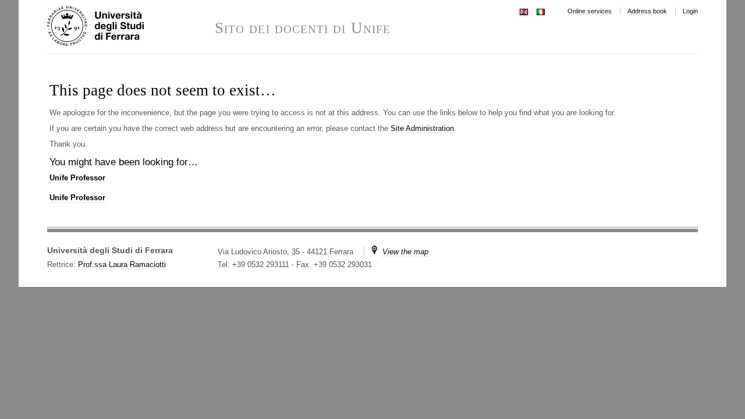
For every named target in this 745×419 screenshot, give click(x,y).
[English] (524, 10)
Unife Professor (77, 177)
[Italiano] (541, 10)
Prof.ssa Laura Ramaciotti (122, 264)
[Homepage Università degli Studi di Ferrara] (131, 27)
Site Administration (422, 128)
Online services (589, 11)
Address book (647, 11)
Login (690, 11)
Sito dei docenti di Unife (303, 28)
